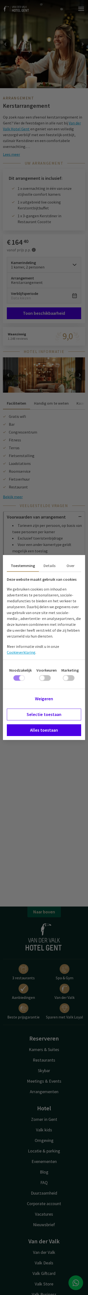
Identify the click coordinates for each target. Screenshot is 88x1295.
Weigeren (44, 699)
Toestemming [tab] (23, 565)
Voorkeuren (46, 670)
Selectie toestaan (44, 714)
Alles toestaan (44, 730)
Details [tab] (49, 565)
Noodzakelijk (20, 670)
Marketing (70, 670)
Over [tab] (70, 565)
